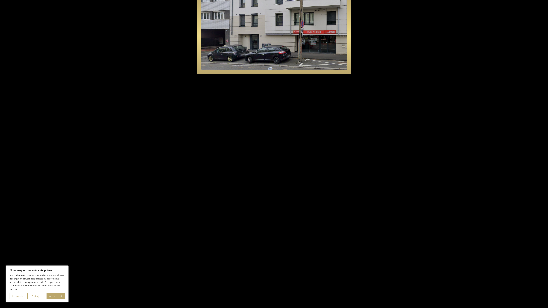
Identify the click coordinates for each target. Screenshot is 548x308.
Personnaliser (18, 296)
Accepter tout (55, 296)
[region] (37, 284)
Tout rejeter (37, 296)
